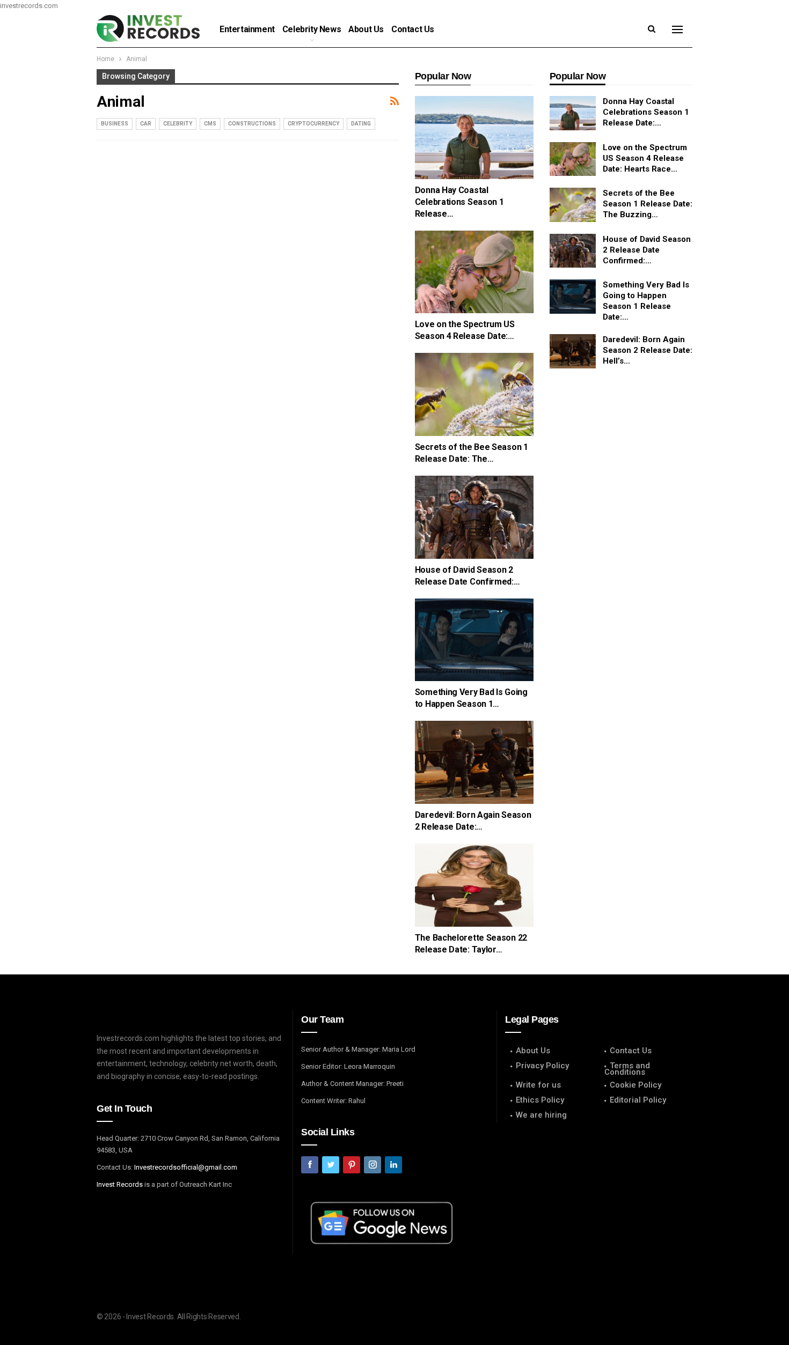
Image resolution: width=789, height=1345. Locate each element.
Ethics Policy (540, 1100)
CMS (210, 124)
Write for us (538, 1085)
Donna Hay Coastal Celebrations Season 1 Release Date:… (646, 112)
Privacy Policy (542, 1065)
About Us (366, 29)
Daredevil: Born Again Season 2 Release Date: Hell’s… (647, 350)
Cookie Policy (635, 1085)
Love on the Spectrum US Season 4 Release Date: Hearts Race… (645, 158)
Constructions (252, 124)
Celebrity (177, 124)
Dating (361, 124)
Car (145, 124)
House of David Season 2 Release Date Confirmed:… (647, 249)
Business (114, 124)
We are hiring (541, 1115)
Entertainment (247, 29)
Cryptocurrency (313, 124)
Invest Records (120, 1184)
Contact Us (412, 29)
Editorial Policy (638, 1100)
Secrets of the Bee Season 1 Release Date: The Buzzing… (647, 203)
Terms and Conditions (627, 1069)
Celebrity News (311, 29)
